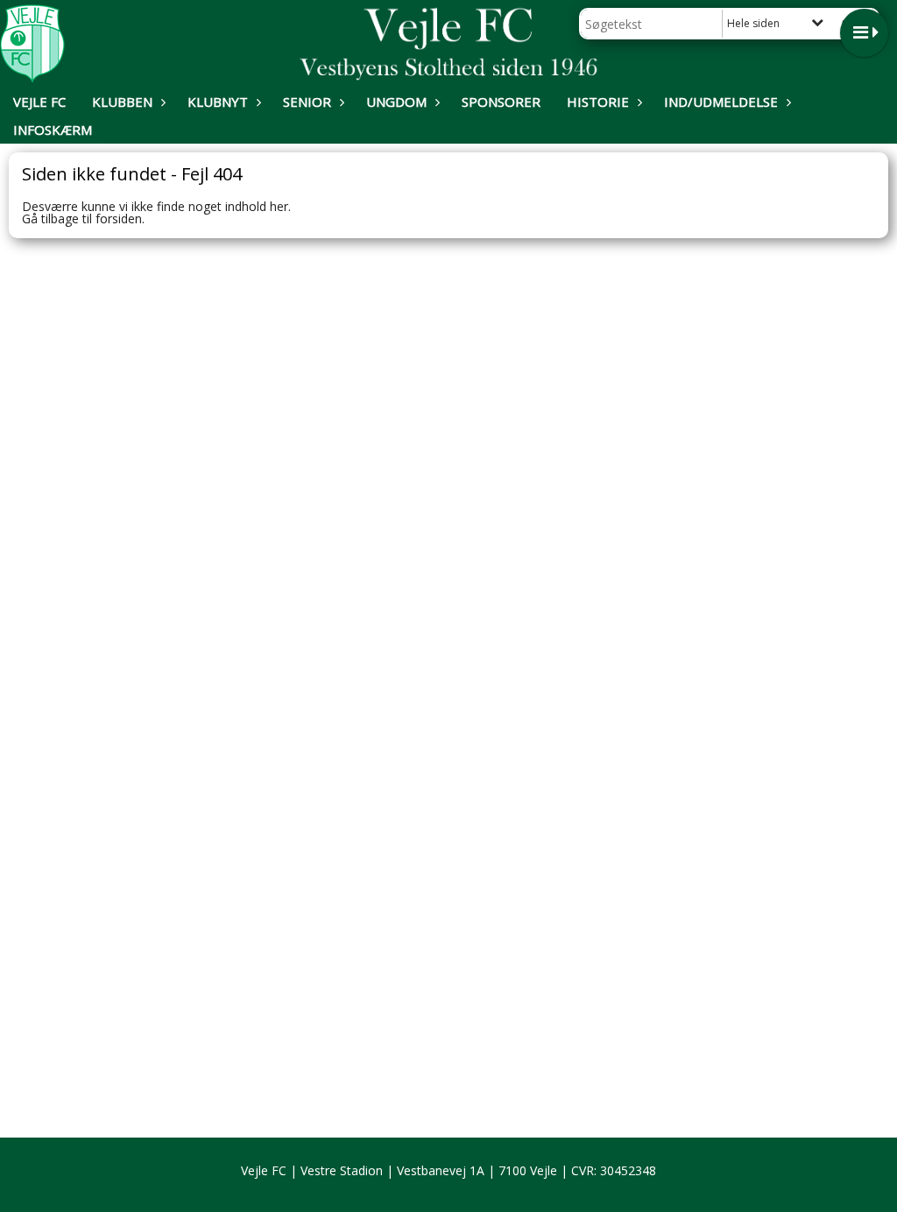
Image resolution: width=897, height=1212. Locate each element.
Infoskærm (52, 129)
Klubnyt (217, 101)
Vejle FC (39, 101)
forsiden (118, 218)
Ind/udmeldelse (721, 101)
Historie (598, 101)
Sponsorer (501, 101)
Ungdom (396, 101)
